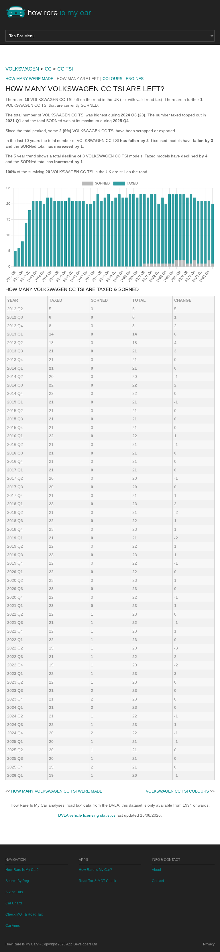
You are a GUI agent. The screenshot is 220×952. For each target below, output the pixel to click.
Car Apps (12, 926)
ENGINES (135, 78)
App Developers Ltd (81, 944)
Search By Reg (17, 881)
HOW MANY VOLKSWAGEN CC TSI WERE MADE (56, 791)
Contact (158, 881)
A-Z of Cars (14, 892)
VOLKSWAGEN (22, 69)
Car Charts (13, 903)
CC (48, 69)
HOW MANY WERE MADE (29, 78)
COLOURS (112, 78)
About (156, 870)
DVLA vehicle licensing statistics (86, 815)
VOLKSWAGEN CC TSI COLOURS (177, 791)
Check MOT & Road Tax (24, 914)
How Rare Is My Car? (22, 870)
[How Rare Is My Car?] (51, 12)
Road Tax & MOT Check (97, 881)
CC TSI (65, 69)
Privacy (209, 944)
